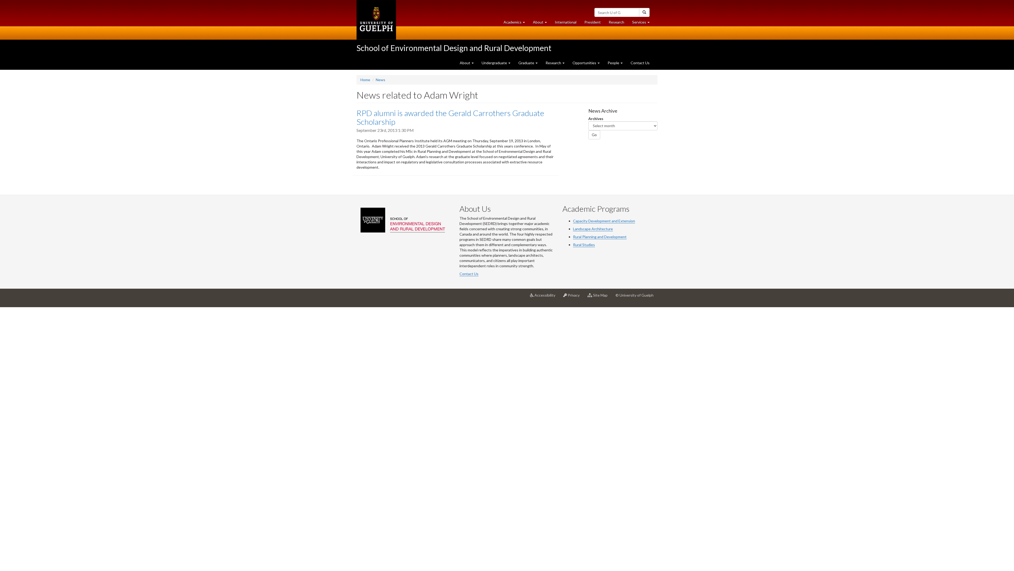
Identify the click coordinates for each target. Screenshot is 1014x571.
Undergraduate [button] (495, 63)
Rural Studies (584, 244)
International (565, 22)
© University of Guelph (635, 295)
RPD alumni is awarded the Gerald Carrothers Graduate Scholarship (450, 117)
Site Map (602, 297)
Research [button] (554, 63)
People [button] (614, 63)
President (592, 22)
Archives (595, 118)
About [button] (542, 23)
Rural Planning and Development (600, 236)
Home (365, 79)
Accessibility (546, 297)
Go (594, 134)
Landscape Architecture (593, 229)
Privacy (575, 297)
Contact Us (640, 63)
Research (618, 23)
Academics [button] (516, 23)
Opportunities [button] (584, 63)
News (380, 79)
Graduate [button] (526, 63)
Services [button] (643, 23)
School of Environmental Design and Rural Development (453, 48)
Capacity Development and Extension (604, 221)
